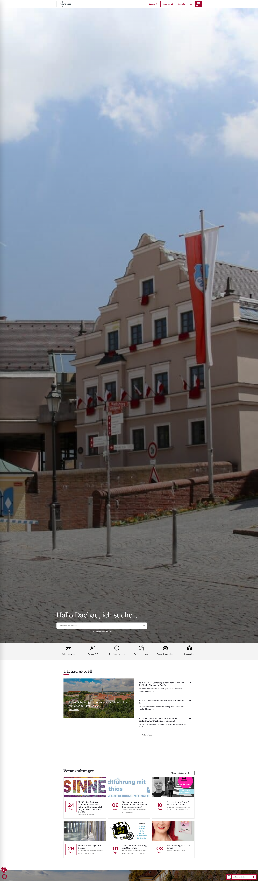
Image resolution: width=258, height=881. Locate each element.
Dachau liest (189, 654)
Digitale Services (68, 654)
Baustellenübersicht (165, 654)
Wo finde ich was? (141, 654)
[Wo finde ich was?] (141, 648)
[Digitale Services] (68, 648)
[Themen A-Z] (92, 648)
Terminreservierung (117, 654)
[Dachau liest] (189, 648)
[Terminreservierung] (116, 648)
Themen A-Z (93, 654)
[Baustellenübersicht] (165, 648)
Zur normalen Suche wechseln (102, 631)
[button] (198, 4)
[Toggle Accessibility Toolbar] (3, 869)
